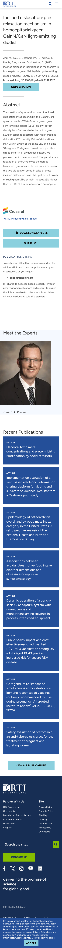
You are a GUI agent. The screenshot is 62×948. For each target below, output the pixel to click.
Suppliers (8, 828)
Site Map (43, 815)
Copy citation (21, 86)
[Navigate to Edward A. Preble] (26, 374)
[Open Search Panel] (50, 3)
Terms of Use (45, 823)
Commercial (9, 811)
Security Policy (46, 811)
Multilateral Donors (12, 819)
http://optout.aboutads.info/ (17, 937)
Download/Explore (33, 232)
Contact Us (44, 832)
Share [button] (28, 243)
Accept (32, 943)
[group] (27, 378)
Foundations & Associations (17, 815)
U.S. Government (11, 807)
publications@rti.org (22, 277)
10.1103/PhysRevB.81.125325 (20, 218)
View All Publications (31, 765)
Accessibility (45, 828)
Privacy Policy (45, 807)
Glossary (43, 819)
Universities (9, 823)
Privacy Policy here (42, 932)
